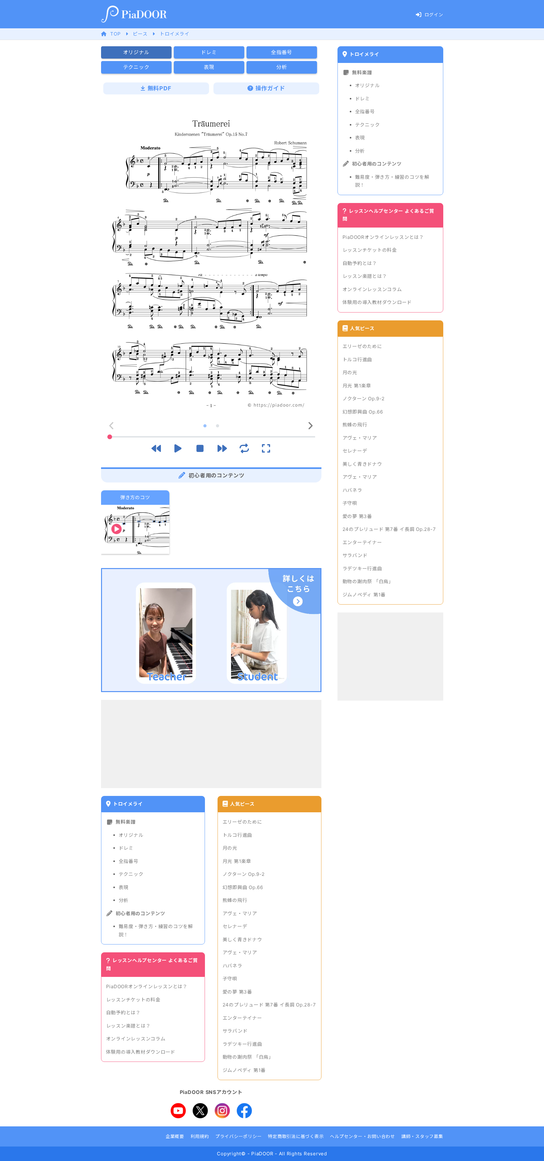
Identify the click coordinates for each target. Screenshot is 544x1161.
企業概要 (175, 1136)
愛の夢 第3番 (237, 992)
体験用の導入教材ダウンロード (141, 1052)
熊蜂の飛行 (235, 900)
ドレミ (126, 848)
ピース (140, 34)
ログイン (434, 14)
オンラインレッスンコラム (136, 1039)
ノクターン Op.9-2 (244, 874)
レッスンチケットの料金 (133, 1000)
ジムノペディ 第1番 (244, 1070)
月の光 (230, 848)
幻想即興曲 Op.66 (243, 887)
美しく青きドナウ (242, 940)
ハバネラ (232, 966)
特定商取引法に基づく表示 (296, 1136)
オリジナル (131, 835)
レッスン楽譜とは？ (128, 1026)
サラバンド (235, 1031)
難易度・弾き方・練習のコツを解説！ (156, 930)
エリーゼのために (242, 822)
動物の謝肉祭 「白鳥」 (248, 1057)
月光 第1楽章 (237, 861)
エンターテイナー (242, 1018)
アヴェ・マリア (240, 913)
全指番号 (129, 861)
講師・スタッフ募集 (422, 1136)
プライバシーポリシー (238, 1136)
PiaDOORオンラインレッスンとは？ (147, 986)
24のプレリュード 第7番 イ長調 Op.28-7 (269, 1005)
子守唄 (230, 979)
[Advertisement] (211, 744)
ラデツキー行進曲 (242, 1044)
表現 (124, 887)
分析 (124, 900)
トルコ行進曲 (237, 835)
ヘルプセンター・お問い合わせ (362, 1136)
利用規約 (199, 1136)
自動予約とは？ (123, 1013)
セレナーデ (235, 926)
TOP (115, 34)
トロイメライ (175, 34)
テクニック (131, 874)
